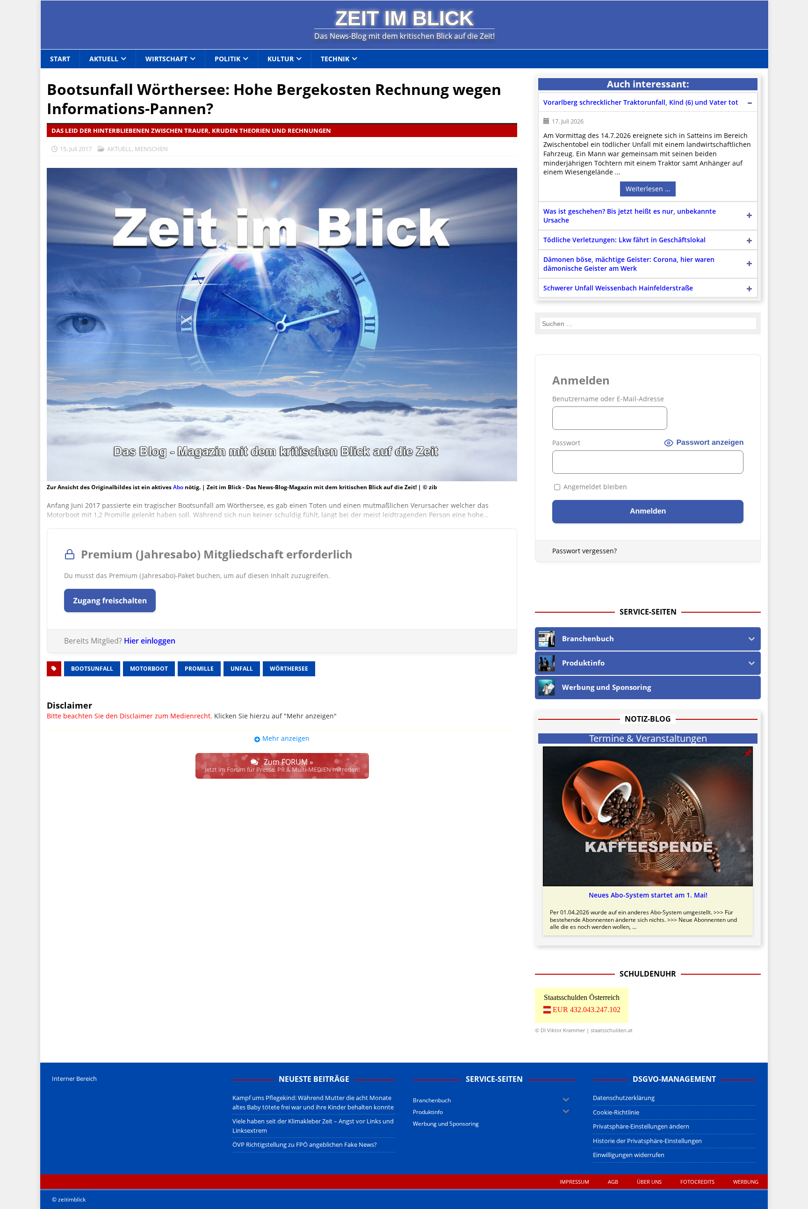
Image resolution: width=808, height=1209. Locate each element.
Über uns (649, 1181)
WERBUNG (745, 1181)
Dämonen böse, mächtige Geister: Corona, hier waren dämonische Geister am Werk (628, 264)
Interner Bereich (74, 1078)
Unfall (242, 669)
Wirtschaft (166, 58)
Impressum (574, 1181)
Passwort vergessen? (584, 550)
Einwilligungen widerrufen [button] (628, 1155)
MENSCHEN (151, 149)
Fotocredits (697, 1181)
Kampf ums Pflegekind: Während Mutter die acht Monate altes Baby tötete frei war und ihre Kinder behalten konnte (313, 1102)
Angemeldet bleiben (594, 486)
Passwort (566, 442)
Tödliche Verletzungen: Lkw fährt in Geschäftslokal (624, 239)
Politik (227, 58)
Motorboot (149, 669)
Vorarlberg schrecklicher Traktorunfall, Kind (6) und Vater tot (640, 102)
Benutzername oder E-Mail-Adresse (608, 398)
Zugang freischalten (110, 600)
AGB (613, 1181)
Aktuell (103, 58)
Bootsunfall (92, 669)
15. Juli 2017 (76, 149)
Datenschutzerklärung (624, 1097)
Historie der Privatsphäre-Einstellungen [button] (647, 1141)
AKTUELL (119, 149)
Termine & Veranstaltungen (648, 738)
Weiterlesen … (648, 188)
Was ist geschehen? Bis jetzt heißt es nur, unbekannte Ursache (629, 216)
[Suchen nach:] (648, 323)
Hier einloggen (149, 641)
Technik (335, 58)
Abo (178, 487)
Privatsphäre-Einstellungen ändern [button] (641, 1126)
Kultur (280, 58)
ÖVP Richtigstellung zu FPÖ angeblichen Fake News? (304, 1144)
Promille (199, 669)
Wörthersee (289, 669)
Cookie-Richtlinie (616, 1112)
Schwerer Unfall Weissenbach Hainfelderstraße (618, 287)
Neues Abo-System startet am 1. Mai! (648, 895)
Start (60, 58)
